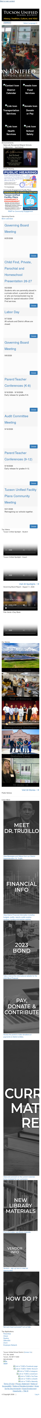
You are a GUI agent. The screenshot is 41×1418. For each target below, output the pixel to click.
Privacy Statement (22, 1383)
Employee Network (10, 1345)
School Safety (30, 132)
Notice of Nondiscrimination (23, 1386)
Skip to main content (7, 1)
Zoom (5, 1343)
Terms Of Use (9, 1383)
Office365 (6, 1340)
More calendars (7, 218)
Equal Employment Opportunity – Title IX (24, 1389)
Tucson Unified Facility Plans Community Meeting (20, 495)
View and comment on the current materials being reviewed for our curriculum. (19, 1178)
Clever (5, 1336)
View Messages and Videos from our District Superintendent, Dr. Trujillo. (19, 857)
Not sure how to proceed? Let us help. (17, 1327)
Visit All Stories (30, 789)
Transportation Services (11, 112)
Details (33, 256)
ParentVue (7, 1334)
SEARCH (7, 22)
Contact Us (28, 1352)
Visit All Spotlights (29, 583)
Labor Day (12, 312)
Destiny (6, 1338)
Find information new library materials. (17, 1232)
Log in (37, 1394)
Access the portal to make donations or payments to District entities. (17, 1035)
